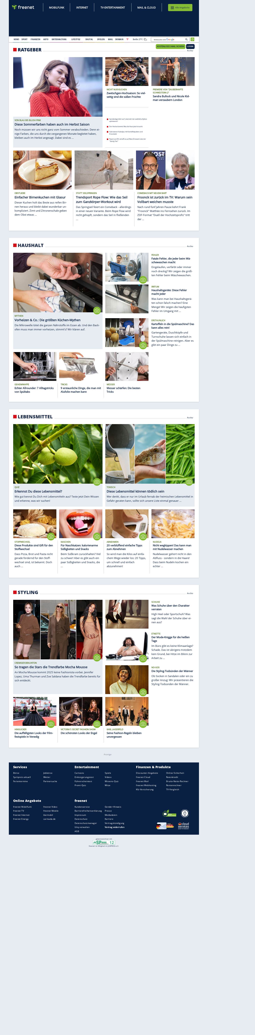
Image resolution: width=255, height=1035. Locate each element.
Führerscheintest (83, 781)
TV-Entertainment (113, 7)
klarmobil (48, 815)
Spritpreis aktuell (22, 777)
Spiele (108, 773)
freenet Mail (142, 781)
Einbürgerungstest (84, 777)
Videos (108, 777)
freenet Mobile (51, 811)
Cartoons (79, 773)
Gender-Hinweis (113, 807)
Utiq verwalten (82, 827)
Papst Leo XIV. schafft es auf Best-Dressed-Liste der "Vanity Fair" (127, 140)
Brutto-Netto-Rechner (177, 781)
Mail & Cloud (146, 7)
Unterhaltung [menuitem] (59, 39)
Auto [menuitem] (46, 39)
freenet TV (18, 811)
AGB (77, 831)
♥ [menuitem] (127, 39)
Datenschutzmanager (86, 823)
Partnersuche (50, 781)
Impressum (80, 815)
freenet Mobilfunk (22, 807)
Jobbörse (47, 773)
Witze (107, 785)
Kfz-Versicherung (145, 789)
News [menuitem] (16, 39)
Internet (82, 7)
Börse (16, 773)
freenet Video (50, 807)
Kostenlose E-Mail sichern (170, 46)
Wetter (46, 777)
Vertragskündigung (114, 823)
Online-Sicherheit (175, 773)
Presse (108, 811)
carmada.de (49, 819)
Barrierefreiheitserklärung (88, 811)
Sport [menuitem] (24, 39)
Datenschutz (81, 819)
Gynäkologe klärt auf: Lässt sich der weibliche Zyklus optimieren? (128, 120)
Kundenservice (82, 807)
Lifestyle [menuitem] (75, 39)
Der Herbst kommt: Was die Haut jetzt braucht (126, 126)
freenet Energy (21, 819)
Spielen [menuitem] (101, 39)
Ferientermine (20, 781)
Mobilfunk (56, 7)
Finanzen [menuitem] (35, 39)
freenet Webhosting (146, 785)
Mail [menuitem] (110, 39)
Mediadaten (111, 815)
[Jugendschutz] (104, 842)
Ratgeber (29, 50)
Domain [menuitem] (119, 39)
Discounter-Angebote (147, 773)
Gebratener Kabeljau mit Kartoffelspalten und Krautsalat (126, 133)
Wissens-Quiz (112, 781)
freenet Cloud (143, 777)
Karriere (109, 819)
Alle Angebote (182, 7)
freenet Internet (21, 815)
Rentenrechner (173, 785)
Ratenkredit (172, 777)
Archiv (190, 50)
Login (190, 46)
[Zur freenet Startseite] (23, 7)
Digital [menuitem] (89, 39)
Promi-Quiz (80, 785)
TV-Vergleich (172, 789)
